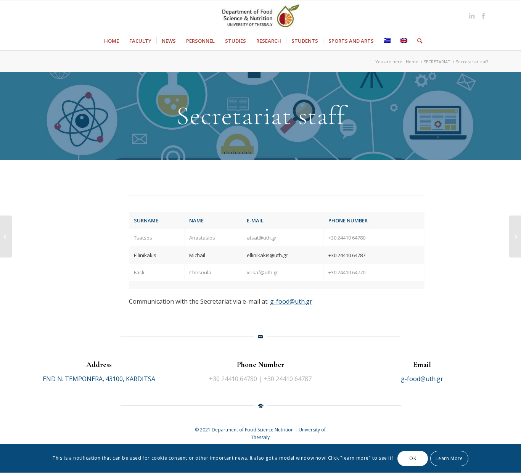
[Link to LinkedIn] (472, 15)
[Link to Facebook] (483, 15)
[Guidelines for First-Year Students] (6, 236)
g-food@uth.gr (291, 301)
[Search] (417, 40)
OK (412, 458)
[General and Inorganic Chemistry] (515, 236)
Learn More (449, 458)
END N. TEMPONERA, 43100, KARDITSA (99, 379)
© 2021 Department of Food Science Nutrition (245, 429)
